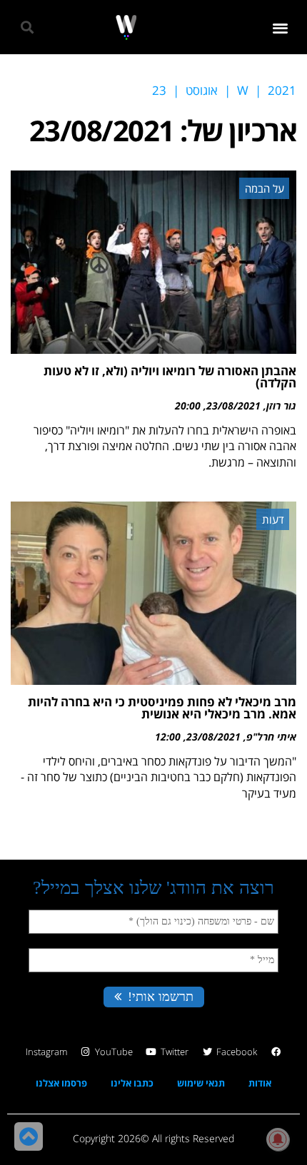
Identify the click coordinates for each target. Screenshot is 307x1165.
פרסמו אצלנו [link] (61, 1083)
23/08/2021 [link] (233, 405)
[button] (280, 27)
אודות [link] (259, 1083)
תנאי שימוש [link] (201, 1083)
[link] (126, 27)
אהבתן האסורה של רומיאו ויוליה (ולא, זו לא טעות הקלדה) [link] (170, 376)
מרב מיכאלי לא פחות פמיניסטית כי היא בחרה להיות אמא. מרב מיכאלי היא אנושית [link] (162, 707)
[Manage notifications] (277, 1139)
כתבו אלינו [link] (132, 1083)
